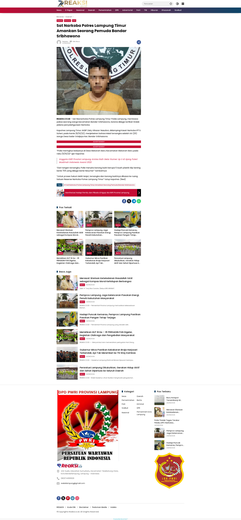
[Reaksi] (72, 3)
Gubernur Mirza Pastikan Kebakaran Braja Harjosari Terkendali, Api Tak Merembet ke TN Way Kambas (97, 260)
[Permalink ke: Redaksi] (59, 42)
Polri (74, 21)
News (124, 396)
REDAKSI (60, 507)
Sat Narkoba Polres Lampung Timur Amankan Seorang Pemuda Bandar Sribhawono (100, 185)
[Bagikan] (139, 42)
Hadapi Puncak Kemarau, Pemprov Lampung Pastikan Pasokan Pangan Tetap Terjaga (127, 232)
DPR (138, 408)
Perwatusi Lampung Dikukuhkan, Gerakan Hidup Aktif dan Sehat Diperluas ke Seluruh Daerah (127, 260)
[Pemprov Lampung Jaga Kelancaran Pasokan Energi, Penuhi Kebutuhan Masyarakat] (98, 219)
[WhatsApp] (139, 201)
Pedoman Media (99, 507)
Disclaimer (84, 507)
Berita (60, 225)
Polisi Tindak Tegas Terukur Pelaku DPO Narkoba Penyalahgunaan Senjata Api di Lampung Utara (168, 421)
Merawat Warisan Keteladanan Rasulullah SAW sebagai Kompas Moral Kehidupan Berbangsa (70, 232)
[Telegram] (134, 201)
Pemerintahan (128, 400)
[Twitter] (129, 201)
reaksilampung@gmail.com (73, 483)
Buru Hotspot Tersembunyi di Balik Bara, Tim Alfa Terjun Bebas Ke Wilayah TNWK (175, 399)
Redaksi (65, 41)
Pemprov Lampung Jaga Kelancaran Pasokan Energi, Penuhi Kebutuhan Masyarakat (98, 232)
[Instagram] (77, 498)
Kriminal (67, 21)
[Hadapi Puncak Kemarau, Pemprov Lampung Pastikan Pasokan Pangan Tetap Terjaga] (127, 219)
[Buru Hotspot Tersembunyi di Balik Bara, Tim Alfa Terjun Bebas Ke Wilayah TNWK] (159, 400)
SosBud (125, 408)
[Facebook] (124, 201)
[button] (170, 4)
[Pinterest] (68, 498)
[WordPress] (73, 498)
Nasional (125, 412)
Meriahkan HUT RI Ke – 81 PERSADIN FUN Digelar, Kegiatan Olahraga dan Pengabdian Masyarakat (68, 260)
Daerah (59, 21)
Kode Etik (71, 507)
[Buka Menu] (182, 3)
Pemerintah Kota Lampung (144, 413)
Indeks (113, 507)
